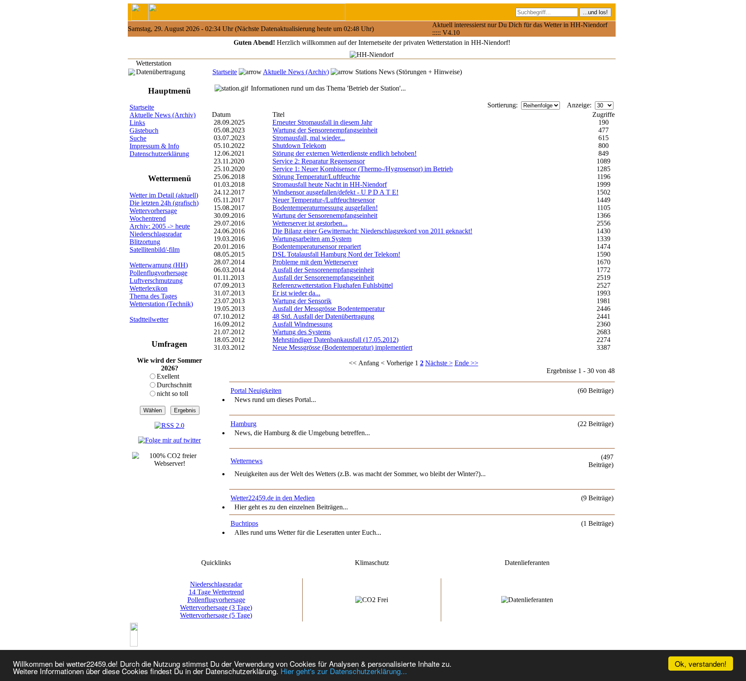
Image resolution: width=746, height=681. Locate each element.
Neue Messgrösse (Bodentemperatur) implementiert (342, 347)
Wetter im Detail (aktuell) (164, 195)
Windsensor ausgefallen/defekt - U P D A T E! (335, 192)
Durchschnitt (174, 385)
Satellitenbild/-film (155, 249)
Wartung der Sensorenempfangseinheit (324, 130)
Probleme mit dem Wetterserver (315, 262)
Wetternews (246, 460)
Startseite (224, 71)
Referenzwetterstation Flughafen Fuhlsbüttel (332, 285)
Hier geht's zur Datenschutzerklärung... (344, 670)
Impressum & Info (154, 146)
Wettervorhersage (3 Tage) (216, 607)
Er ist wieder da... (296, 293)
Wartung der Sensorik (302, 300)
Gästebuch (144, 130)
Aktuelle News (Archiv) (296, 71)
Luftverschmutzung (156, 280)
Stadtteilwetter (149, 319)
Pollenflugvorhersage (158, 272)
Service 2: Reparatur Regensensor (318, 161)
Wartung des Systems (301, 332)
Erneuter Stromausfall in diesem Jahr (322, 122)
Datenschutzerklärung (159, 153)
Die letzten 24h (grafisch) (164, 203)
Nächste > (439, 363)
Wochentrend (148, 218)
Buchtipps (244, 523)
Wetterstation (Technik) (161, 304)
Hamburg (243, 423)
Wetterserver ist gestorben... (310, 223)
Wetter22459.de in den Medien (273, 498)
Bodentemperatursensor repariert (316, 246)
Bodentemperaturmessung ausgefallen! (325, 207)
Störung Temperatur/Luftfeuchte (316, 176)
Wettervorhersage (153, 210)
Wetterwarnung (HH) (159, 265)
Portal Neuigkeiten (256, 390)
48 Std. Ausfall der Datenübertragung (323, 316)
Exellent (168, 376)
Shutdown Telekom (299, 145)
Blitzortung (145, 241)
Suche (138, 138)
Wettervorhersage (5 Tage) (216, 615)
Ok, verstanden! (701, 663)
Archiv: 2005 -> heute (160, 226)
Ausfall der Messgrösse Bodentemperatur (328, 308)
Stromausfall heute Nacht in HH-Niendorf (329, 184)
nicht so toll (172, 393)
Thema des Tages (153, 296)
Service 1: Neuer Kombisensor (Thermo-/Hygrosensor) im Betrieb (362, 169)
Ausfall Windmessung (302, 324)
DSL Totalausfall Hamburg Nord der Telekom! (336, 254)
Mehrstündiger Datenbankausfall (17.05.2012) (335, 339)
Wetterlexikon (149, 288)
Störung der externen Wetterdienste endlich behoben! (344, 153)
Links (137, 122)
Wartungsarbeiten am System (311, 238)
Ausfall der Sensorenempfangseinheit (323, 269)
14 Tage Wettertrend (216, 592)
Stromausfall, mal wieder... (308, 137)
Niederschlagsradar (156, 234)
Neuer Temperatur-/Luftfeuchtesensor (323, 200)
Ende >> (466, 363)
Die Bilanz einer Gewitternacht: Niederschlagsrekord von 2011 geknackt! (372, 231)
